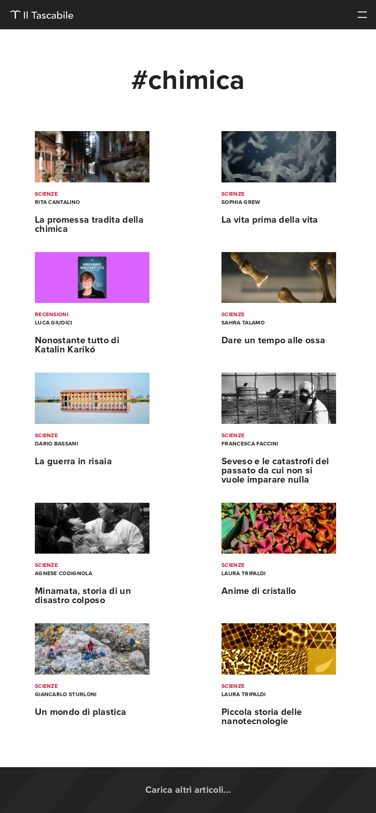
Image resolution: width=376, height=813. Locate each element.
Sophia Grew (240, 202)
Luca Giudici (53, 322)
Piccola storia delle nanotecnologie (261, 717)
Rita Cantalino (57, 202)
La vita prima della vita (269, 219)
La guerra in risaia (73, 461)
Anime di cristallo (258, 591)
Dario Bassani (56, 443)
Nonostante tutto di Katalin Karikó (77, 345)
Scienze (46, 194)
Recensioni (51, 314)
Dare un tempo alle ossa (273, 340)
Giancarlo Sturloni (66, 694)
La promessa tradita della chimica (89, 224)
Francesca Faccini (249, 443)
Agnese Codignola (63, 573)
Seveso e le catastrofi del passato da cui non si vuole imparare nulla (275, 470)
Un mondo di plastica (80, 712)
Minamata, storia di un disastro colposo (83, 596)
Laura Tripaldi (243, 573)
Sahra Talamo (243, 322)
